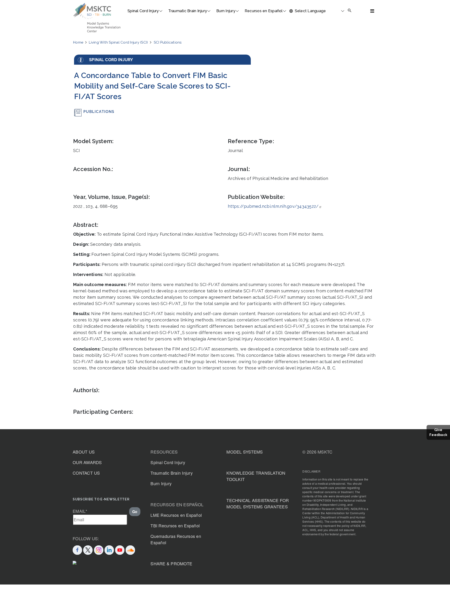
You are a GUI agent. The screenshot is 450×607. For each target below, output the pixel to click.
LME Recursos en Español (176, 515)
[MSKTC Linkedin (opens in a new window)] (109, 549)
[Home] (92, 11)
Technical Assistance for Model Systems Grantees (257, 503)
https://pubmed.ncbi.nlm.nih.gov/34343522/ (273, 206)
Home (78, 42)
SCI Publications (168, 42)
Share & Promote (171, 563)
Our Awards (87, 462)
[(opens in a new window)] (119, 549)
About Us (84, 452)
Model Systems (244, 452)
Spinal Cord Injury (143, 11)
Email (80, 511)
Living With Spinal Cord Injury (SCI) (118, 42)
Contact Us (86, 473)
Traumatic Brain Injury (187, 11)
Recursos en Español (264, 11)
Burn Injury (225, 11)
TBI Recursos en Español (175, 525)
